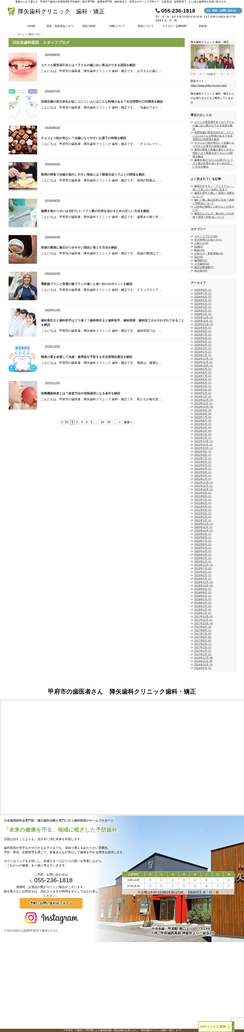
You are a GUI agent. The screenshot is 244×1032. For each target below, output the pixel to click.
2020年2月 (202, 558)
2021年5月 (202, 506)
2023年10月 (203, 406)
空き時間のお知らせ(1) (208, 239)
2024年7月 (202, 375)
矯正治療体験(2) (204, 267)
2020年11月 (203, 527)
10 (102, 422)
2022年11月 (203, 444)
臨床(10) (199, 250)
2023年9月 (202, 410)
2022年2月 (202, 475)
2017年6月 (202, 637)
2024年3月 (202, 389)
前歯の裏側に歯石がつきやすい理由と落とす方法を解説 (79, 247)
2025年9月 (202, 327)
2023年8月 (202, 413)
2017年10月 (203, 623)
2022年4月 (202, 468)
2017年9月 (202, 626)
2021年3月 (202, 513)
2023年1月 (202, 437)
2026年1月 (202, 313)
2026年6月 (202, 296)
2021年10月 (203, 489)
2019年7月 (202, 568)
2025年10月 (203, 324)
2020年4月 (202, 551)
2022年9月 (202, 451)
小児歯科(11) (201, 263)
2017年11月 (203, 619)
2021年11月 (203, 485)
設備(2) (198, 246)
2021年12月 (203, 482)
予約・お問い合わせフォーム (51, 903)
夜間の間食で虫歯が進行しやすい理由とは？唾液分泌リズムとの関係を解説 (93, 174)
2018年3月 (202, 606)
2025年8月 (202, 331)
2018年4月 (202, 602)
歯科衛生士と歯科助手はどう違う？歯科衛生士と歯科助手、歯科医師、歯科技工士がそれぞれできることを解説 (112, 322)
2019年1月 (202, 578)
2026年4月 (202, 303)
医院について (146, 25)
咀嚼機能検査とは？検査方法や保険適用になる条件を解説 (80, 393)
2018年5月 (202, 599)
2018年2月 (202, 609)
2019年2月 (202, 575)
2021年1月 (202, 520)
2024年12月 (203, 358)
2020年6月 (202, 544)
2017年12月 (203, 616)
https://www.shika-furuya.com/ (209, 85)
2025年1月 (202, 355)
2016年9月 (202, 668)
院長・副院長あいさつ (60, 25)
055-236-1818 (52, 880)
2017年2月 (202, 650)
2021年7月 (202, 499)
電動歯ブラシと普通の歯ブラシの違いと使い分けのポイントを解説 (86, 283)
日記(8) (198, 256)
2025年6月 (202, 338)
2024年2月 (202, 393)
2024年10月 (203, 365)
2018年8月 (202, 592)
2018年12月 (203, 582)
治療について (117, 25)
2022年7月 (202, 458)
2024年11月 (203, 362)
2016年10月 (203, 664)
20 (109, 422)
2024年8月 (202, 372)
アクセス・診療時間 (174, 25)
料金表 (203, 25)
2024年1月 (202, 396)
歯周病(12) (200, 260)
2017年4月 (202, 643)
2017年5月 (202, 640)
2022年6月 (202, 461)
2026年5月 (202, 300)
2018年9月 (202, 588)
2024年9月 (202, 368)
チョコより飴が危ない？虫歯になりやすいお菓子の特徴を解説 (83, 138)
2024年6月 (202, 379)
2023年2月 (202, 434)
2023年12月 (203, 399)
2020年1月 (202, 561)
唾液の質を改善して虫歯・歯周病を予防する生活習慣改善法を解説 (86, 356)
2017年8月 (202, 630)
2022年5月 (202, 465)
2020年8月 (202, 537)
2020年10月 (203, 530)
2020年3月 (202, 554)
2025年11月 (203, 320)
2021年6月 (202, 503)
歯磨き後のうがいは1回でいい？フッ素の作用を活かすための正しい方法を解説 (95, 211)
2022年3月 (202, 472)
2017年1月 (202, 654)
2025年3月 (202, 348)
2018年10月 (203, 585)
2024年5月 (202, 382)
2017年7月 (202, 633)
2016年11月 (203, 661)
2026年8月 (202, 289)
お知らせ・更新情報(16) (208, 253)
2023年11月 (203, 403)
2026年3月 (202, 307)
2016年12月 (203, 657)
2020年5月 (202, 547)
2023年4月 (202, 427)
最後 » (128, 422)
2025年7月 (202, 334)
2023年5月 (202, 423)
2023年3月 (202, 430)
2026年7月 (202, 293)
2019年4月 (202, 571)
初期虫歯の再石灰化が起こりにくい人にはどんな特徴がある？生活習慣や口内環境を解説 (102, 101)
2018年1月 (202, 613)
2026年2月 (202, 310)
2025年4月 (202, 344)
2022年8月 (202, 454)
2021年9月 (202, 492)
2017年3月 (202, 647)
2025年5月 (202, 341)
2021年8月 (202, 496)
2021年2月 (202, 516)
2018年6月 (202, 595)
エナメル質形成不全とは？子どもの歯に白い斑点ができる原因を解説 (88, 65)
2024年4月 (202, 386)
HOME (31, 25)
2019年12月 (203, 564)
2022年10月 (203, 448)
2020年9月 (202, 533)
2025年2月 (202, 351)
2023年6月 (202, 420)
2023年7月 (202, 417)
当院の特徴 (88, 25)
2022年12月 (203, 441)
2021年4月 (202, 509)
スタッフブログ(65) (206, 236)
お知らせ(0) (201, 243)
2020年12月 (203, 523)
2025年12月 (203, 317)
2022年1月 (202, 478)
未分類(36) (200, 270)
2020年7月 (202, 540)
